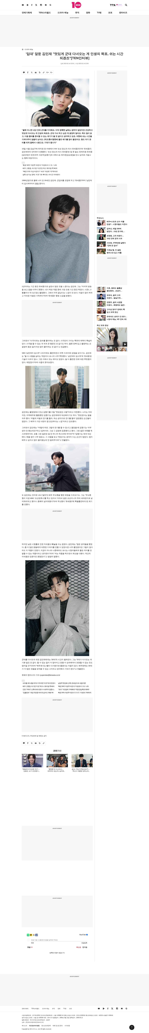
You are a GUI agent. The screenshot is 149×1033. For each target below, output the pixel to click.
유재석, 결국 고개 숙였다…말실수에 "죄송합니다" (114, 298)
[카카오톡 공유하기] (24, 73)
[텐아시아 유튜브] (23, 5)
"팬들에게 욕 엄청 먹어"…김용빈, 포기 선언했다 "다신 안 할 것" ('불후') (31, 771)
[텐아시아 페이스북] (31, 5)
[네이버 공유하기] (36, 73)
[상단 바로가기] (131, 1027)
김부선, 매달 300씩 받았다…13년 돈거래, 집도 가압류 (115, 231)
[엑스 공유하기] (32, 73)
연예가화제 (27, 12)
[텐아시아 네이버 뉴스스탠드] (46, 5)
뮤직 (77, 12)
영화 (88, 12)
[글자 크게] (48, 73)
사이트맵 (67, 1025)
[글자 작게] (51, 73)
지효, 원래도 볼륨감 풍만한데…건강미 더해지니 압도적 (114, 291)
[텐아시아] (76, 5)
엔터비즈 (123, 12)
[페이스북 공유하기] (28, 73)
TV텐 (99, 12)
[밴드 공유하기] (40, 73)
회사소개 (24, 1025)
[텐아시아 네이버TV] (27, 5)
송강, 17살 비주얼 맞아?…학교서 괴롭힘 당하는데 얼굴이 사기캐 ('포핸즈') (81, 771)
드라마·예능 (63, 12)
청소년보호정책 (46, 1025)
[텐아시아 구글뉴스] (50, 5)
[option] (112, 337)
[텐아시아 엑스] (36, 5)
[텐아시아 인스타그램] (41, 5)
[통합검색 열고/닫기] (126, 5)
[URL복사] (44, 73)
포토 (110, 12)
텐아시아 (32, 1029)
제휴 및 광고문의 (58, 1025)
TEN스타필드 (45, 12)
